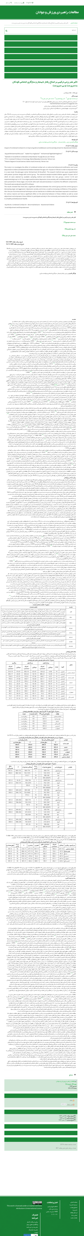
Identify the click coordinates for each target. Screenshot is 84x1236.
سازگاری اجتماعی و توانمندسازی (48, 141)
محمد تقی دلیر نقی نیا (48, 98)
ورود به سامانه (18, 2)
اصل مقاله (67, 1104)
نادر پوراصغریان (60, 98)
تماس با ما (72, 76)
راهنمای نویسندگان (69, 57)
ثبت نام (8, 2)
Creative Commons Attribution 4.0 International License (29, 1207)
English (29, 2)
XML (71, 1100)
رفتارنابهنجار (62, 141)
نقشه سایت (73, 1217)
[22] (55, 384)
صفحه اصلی (74, 22)
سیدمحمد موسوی (72, 98)
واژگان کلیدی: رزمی (72, 141)
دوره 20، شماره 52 (71, 1084)
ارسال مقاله (72, 63)
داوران (73, 69)
